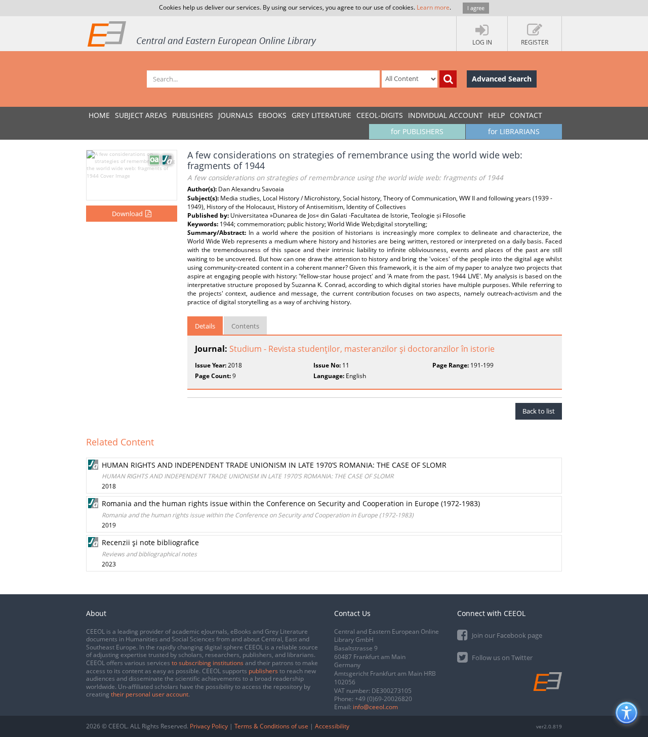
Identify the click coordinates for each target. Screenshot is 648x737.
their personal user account (149, 694)
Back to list (538, 411)
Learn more (433, 7)
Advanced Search (502, 79)
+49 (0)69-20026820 (383, 698)
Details (205, 326)
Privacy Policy (209, 726)
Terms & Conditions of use (271, 726)
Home (99, 115)
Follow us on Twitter (501, 657)
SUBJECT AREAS (141, 115)
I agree (475, 8)
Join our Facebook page (506, 635)
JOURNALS (235, 115)
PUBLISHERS (192, 115)
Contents (245, 326)
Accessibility (332, 726)
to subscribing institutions (208, 663)
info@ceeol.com (375, 707)
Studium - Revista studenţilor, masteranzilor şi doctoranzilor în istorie (362, 348)
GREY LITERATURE (321, 115)
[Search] (448, 79)
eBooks (272, 115)
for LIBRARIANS (514, 131)
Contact (526, 115)
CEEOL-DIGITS (379, 115)
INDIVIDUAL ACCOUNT (445, 115)
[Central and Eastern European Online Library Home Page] (202, 33)
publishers (263, 671)
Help (496, 115)
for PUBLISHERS (417, 131)
